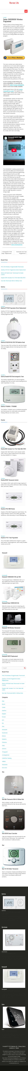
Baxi (3, 701)
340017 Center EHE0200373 (17, 85)
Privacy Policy (21, 1046)
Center (4, 17)
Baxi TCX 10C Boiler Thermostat (10, 869)
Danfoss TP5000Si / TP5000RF (9, 406)
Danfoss (3, 306)
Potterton (4, 742)
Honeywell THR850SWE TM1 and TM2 (11, 577)
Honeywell (4, 575)
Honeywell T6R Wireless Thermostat (11, 628)
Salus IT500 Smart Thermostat (9, 1031)
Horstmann (5, 732)
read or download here (16, 244)
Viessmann (4, 764)
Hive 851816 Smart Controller (9, 833)
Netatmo (4, 739)
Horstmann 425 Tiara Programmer (21, 252)
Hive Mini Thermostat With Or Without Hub (11, 280)
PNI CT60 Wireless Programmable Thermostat (12, 266)
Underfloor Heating (6, 758)
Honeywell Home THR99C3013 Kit (10, 603)
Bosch (3, 704)
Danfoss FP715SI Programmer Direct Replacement (13, 270)
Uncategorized (5, 755)
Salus (3, 745)
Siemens (4, 748)
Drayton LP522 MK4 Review (8, 509)
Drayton (3, 447)
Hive (3, 726)
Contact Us (12, 1048)
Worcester (4, 767)
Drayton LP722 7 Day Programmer (9, 538)
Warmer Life (14, 2)
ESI (3, 723)
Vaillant (4, 761)
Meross (4, 736)
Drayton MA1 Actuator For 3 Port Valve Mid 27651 (13, 277)
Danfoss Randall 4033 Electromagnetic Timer (12, 376)
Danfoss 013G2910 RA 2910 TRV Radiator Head (13, 342)
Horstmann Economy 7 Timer (9, 953)
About (17, 1048)
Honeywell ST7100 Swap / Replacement (6, 252)
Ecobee (4, 717)
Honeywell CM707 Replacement (10, 656)
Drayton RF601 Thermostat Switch (9, 480)
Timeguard (4, 752)
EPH (3, 720)
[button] (25, 11)
